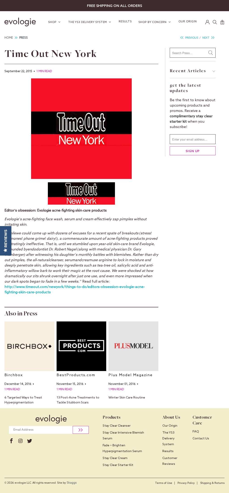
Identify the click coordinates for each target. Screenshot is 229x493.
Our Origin (187, 21)
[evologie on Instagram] (20, 441)
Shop (52, 22)
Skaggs (72, 483)
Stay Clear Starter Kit (118, 465)
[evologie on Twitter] (29, 441)
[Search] (215, 22)
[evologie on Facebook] (11, 441)
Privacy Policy (186, 483)
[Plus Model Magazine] (133, 346)
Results (125, 21)
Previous (191, 38)
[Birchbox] (29, 346)
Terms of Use (163, 483)
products (43, 292)
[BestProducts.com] (81, 346)
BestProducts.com (76, 375)
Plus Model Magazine (130, 375)
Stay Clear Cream (115, 458)
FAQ (196, 431)
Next (206, 38)
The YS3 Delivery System (88, 22)
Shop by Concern (153, 22)
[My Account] (207, 22)
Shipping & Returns (212, 483)
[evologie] (22, 22)
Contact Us (201, 438)
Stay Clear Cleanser (117, 425)
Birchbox (13, 375)
